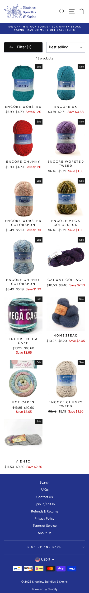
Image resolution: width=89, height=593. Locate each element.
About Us (44, 533)
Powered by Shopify (44, 589)
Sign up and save (45, 546)
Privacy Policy (44, 518)
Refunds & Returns (44, 511)
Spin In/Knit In (44, 504)
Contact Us (44, 497)
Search (45, 482)
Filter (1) (23, 47)
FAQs (44, 489)
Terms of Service (44, 525)
